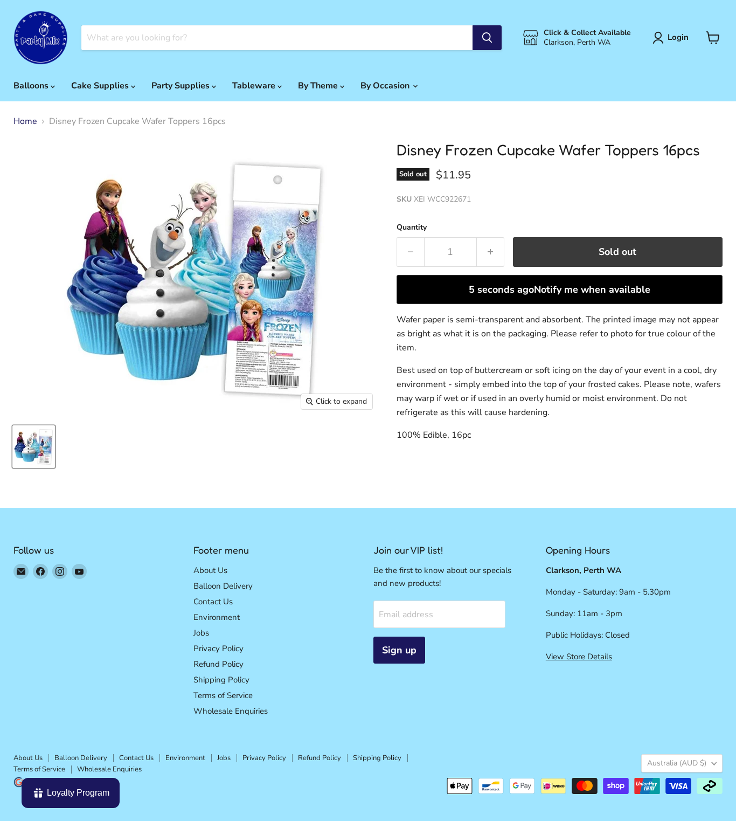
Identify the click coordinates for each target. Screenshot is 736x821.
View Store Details (579, 656)
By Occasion (386, 86)
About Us (210, 570)
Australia (676, 763)
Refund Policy (218, 664)
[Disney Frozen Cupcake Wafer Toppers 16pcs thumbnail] (33, 446)
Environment (216, 617)
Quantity (412, 227)
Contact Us (213, 601)
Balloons (32, 86)
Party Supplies (181, 86)
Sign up (399, 650)
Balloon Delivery (223, 586)
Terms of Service (223, 695)
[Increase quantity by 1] (490, 252)
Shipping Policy (221, 679)
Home (25, 121)
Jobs (201, 632)
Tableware (254, 86)
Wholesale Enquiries (230, 711)
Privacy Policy (218, 648)
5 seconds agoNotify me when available (559, 289)
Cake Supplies (101, 86)
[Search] (487, 37)
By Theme (319, 86)
